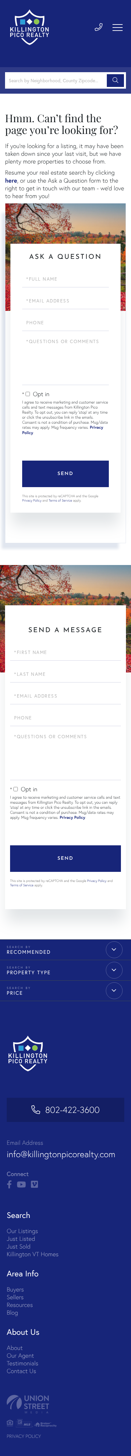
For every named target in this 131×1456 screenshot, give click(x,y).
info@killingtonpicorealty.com (61, 1154)
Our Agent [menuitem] (20, 1355)
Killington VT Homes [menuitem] (32, 1254)
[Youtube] (21, 1184)
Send (65, 473)
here (11, 180)
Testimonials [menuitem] (22, 1363)
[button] (115, 80)
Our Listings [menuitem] (22, 1231)
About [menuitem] (15, 1348)
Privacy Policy (32, 500)
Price (15, 993)
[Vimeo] (34, 1184)
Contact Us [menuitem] (21, 1371)
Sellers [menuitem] (15, 1297)
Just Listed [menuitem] (21, 1238)
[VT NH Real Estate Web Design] (65, 1404)
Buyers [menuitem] (15, 1289)
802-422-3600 (72, 1110)
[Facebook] (9, 1184)
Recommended (29, 952)
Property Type (29, 972)
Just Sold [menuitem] (19, 1246)
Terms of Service (60, 500)
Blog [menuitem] (12, 1312)
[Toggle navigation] (118, 27)
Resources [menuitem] (20, 1305)
